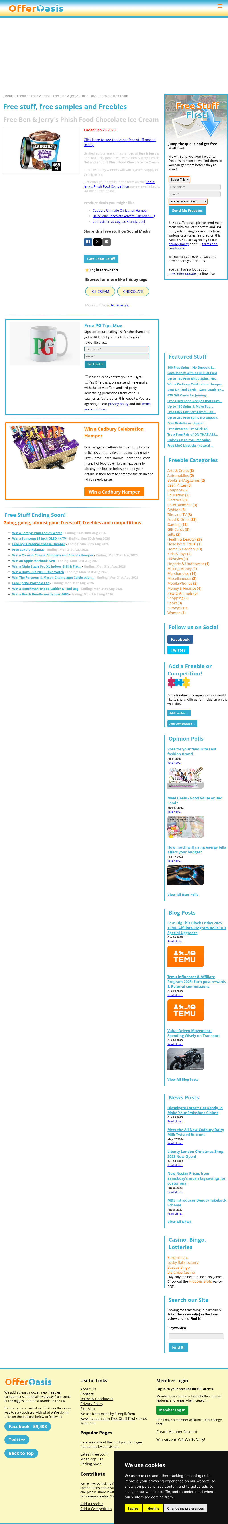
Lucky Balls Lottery (182, 1262)
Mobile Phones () (182, 583)
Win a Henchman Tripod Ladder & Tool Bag (45, 588)
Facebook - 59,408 (28, 1426)
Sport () (174, 603)
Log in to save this (104, 270)
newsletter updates (183, 273)
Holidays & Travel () (184, 544)
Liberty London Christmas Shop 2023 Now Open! (195, 1154)
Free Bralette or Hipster (185, 423)
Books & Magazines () (186, 480)
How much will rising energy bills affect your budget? (196, 850)
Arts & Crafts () (180, 470)
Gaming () (177, 524)
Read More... (175, 941)
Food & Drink (40, 96)
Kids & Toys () (179, 553)
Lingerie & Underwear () (188, 563)
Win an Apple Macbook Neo (33, 561)
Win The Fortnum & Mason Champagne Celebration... (53, 577)
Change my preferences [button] (185, 1508)
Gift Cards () (178, 529)
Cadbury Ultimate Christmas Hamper (120, 210)
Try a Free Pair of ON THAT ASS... (192, 434)
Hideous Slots (200, 1281)
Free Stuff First (123, 1418)
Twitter (178, 650)
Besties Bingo (178, 1267)
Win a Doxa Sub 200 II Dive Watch (38, 572)
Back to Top (21, 1453)
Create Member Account (176, 1431)
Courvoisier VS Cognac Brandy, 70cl (119, 221)
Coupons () (177, 490)
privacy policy (118, 404)
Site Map (87, 1408)
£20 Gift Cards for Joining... (187, 395)
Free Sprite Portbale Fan (30, 583)
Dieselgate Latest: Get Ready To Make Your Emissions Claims (195, 1110)
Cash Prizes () (179, 485)
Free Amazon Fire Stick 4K (187, 429)
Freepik (121, 1413)
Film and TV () (179, 514)
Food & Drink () (182, 519)
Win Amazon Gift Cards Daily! (180, 1439)
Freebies (22, 96)
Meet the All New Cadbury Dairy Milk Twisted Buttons (195, 1132)
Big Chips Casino (181, 1272)
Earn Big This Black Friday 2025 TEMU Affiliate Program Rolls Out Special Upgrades (196, 928)
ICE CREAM (100, 291)
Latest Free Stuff (94, 1454)
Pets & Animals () (182, 593)
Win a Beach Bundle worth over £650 (40, 594)
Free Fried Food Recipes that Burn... (194, 401)
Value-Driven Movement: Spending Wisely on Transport (193, 1033)
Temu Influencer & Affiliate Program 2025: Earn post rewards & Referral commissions (196, 981)
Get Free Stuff (101, 259)
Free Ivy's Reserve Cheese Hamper (38, 544)
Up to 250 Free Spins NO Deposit (192, 417)
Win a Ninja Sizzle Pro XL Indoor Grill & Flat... (46, 566)
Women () (176, 612)
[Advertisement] (114, 56)
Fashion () (176, 509)
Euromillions (178, 1257)
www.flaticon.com (95, 1418)
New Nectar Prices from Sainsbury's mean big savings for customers (196, 1178)
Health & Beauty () (184, 539)
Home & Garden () (184, 549)
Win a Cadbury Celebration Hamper (194, 384)
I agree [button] (133, 1508)
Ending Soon (91, 1464)
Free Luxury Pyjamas (28, 549)
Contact (87, 1394)
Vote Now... (174, 762)
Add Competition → (182, 723)
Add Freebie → (179, 713)
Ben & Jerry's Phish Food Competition (119, 184)
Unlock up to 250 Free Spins (188, 440)
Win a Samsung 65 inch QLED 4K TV (39, 538)
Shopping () (178, 598)
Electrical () (177, 500)
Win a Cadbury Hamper (114, 492)
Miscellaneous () (181, 578)
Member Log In (172, 1410)
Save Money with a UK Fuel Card (192, 373)
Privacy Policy (91, 1403)
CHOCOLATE (133, 291)
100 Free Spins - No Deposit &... (191, 367)
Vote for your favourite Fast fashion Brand (191, 751)
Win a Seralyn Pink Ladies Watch (37, 533)
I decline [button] (153, 1508)
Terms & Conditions (96, 1398)
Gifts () (173, 534)
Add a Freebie (91, 1503)
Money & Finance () (184, 588)
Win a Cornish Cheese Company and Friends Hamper (52, 555)
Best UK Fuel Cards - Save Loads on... (195, 390)
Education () (178, 495)
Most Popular (91, 1459)
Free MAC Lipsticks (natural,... (190, 445)
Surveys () (177, 607)
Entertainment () (182, 504)
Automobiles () (180, 475)
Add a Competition (96, 1508)
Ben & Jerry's (119, 305)
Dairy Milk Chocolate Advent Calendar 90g (124, 216)
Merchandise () (181, 573)
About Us (88, 1389)
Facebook (180, 639)
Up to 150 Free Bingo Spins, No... (192, 378)
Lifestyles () (177, 558)
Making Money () (182, 568)
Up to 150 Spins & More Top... (190, 406)
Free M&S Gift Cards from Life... (191, 412)
